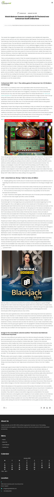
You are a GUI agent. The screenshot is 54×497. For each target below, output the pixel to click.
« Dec (2, 471)
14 (12, 466)
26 (49, 467)
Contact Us (5, 447)
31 (34, 469)
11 (41, 464)
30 (27, 469)
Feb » (6, 471)
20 (4, 467)
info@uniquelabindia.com (10, 488)
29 (19, 469)
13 (4, 466)
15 (19, 466)
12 (49, 464)
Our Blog (10, 25)
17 (34, 466)
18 (41, 466)
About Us (4, 442)
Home (6, 25)
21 (12, 467)
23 (26, 467)
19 (49, 466)
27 (4, 469)
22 (19, 467)
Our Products (5, 444)
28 (12, 469)
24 (34, 467)
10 (34, 464)
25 (42, 467)
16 (26, 466)
